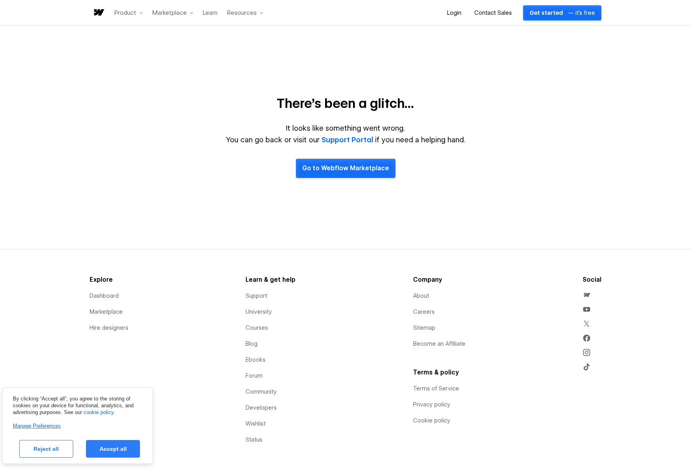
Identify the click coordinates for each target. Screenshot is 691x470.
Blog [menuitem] (252, 344)
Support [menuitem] (256, 296)
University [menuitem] (259, 312)
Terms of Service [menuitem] (436, 388)
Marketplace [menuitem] (106, 312)
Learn (210, 13)
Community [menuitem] (261, 391)
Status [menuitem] (254, 439)
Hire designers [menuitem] (109, 328)
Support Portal (347, 139)
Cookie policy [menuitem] (431, 420)
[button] (129, 13)
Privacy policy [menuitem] (431, 404)
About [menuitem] (421, 296)
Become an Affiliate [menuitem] (439, 344)
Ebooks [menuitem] (256, 359)
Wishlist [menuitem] (256, 423)
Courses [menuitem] (257, 328)
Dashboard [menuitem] (104, 296)
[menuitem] (587, 295)
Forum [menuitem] (254, 375)
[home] (98, 13)
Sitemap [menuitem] (424, 328)
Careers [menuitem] (424, 312)
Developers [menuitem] (261, 407)
